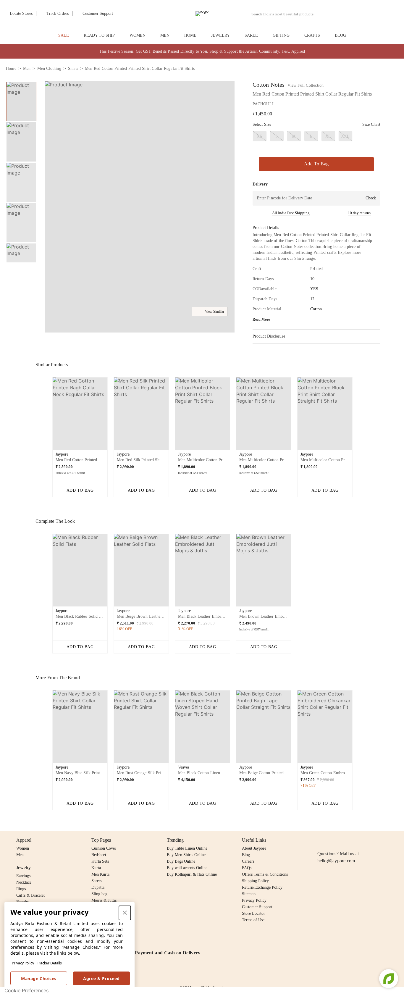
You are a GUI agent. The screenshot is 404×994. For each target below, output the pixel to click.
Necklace (23, 882)
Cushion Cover (103, 848)
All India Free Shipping (291, 213)
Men (20, 855)
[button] (335, 13)
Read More (261, 319)
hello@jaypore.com (336, 860)
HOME (190, 35)
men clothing (49, 68)
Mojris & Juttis (104, 900)
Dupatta (97, 887)
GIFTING (281, 35)
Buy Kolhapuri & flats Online (192, 874)
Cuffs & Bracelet (30, 895)
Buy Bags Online (181, 861)
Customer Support (257, 907)
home (11, 68)
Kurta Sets (100, 861)
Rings (21, 889)
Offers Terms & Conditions (265, 874)
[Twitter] (343, 840)
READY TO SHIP (99, 35)
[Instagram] (320, 840)
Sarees (96, 881)
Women (22, 848)
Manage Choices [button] (38, 978)
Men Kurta (100, 874)
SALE (63, 35)
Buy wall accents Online (187, 868)
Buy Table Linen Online (187, 848)
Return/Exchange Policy (262, 887)
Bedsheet (98, 855)
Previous (21, 81)
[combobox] (284, 14)
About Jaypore (254, 848)
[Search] (321, 14)
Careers (248, 861)
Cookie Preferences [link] (26, 990)
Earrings (23, 876)
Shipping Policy (255, 881)
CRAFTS (312, 35)
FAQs (246, 868)
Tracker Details (49, 963)
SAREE (251, 35)
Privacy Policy (23, 963)
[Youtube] (354, 840)
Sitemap (249, 894)
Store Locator (253, 913)
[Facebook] (332, 840)
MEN (164, 35)
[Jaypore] (202, 13)
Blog (246, 855)
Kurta (96, 868)
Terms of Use (253, 920)
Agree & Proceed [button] (101, 978)
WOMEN (138, 35)
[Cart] (365, 14)
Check (371, 198)
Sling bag (99, 894)
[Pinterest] (366, 840)
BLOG (340, 35)
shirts (73, 68)
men (27, 68)
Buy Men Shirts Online (186, 855)
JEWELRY (220, 35)
